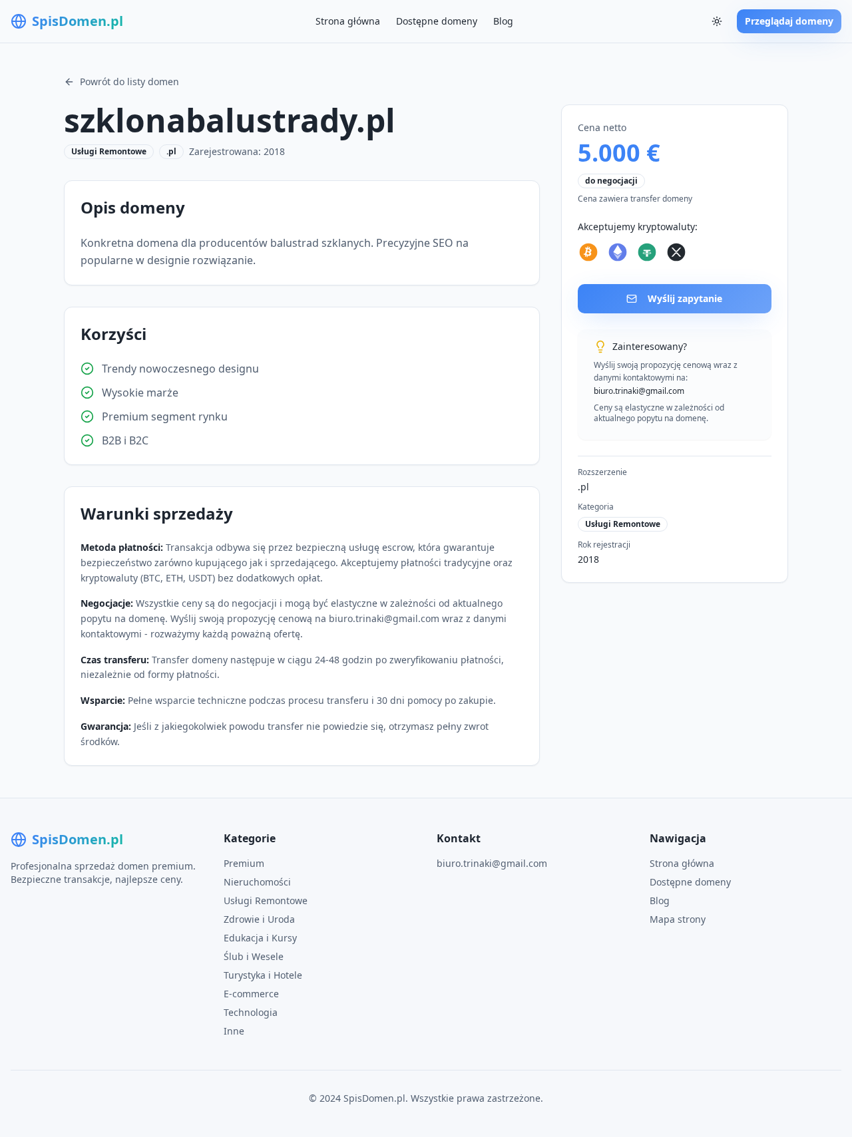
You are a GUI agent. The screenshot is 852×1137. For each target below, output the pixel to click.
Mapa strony (678, 919)
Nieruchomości (257, 882)
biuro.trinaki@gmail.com (492, 863)
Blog (503, 21)
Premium (244, 863)
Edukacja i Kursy (260, 937)
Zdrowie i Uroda (259, 919)
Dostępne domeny (436, 21)
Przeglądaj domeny (789, 21)
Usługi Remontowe (266, 900)
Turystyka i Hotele (263, 975)
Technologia (251, 1012)
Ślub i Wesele (254, 956)
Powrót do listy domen (129, 81)
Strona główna (348, 21)
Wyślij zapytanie (685, 298)
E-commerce (251, 993)
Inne (234, 1031)
